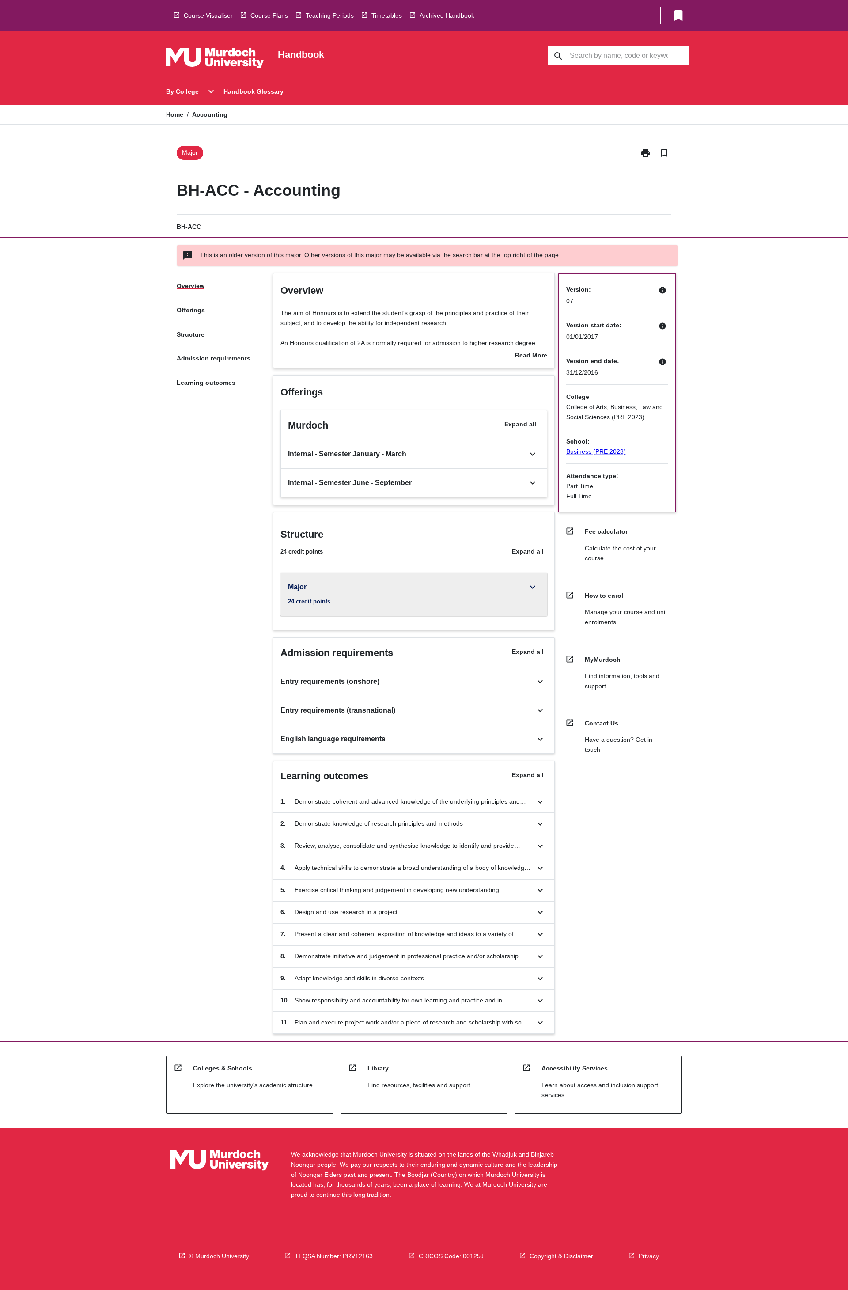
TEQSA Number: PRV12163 (334, 1256)
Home (174, 114)
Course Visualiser (208, 15)
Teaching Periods (330, 15)
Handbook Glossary (253, 91)
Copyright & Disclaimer (561, 1256)
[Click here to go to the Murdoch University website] (215, 60)
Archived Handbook (447, 15)
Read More (531, 356)
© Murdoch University (219, 1256)
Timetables (386, 15)
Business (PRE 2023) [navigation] (596, 451)
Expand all (520, 424)
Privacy (649, 1256)
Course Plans (269, 15)
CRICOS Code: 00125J (451, 1256)
